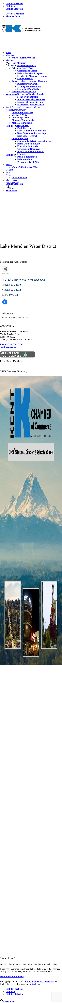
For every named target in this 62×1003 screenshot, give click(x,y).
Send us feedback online (12, 976)
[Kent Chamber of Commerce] (21, 34)
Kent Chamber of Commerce (39, 981)
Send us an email (8, 347)
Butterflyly (34, 984)
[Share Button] (5, 269)
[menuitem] (34, 13)
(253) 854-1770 (11, 344)
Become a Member (15, 13)
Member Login (13, 16)
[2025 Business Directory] (31, 666)
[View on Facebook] (4, 303)
